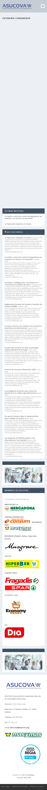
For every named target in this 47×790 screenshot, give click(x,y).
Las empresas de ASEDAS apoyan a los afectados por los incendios (20, 439)
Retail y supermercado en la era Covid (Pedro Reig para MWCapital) (21, 114)
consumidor (35, 59)
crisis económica (33, 123)
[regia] (29, 765)
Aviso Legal (5, 786)
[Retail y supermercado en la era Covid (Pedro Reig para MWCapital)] (23, 95)
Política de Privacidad (19, 786)
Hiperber (8, 556)
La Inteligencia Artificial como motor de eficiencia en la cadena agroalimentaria (20, 392)
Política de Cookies (37, 786)
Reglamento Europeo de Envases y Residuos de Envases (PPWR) (23, 305)
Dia (6, 625)
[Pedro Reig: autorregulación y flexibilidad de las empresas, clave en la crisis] (23, 156)
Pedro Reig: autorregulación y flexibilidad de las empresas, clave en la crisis (23, 176)
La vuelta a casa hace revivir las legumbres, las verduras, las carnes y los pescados (23, 217)
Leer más (10, 76)
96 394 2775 (17, 717)
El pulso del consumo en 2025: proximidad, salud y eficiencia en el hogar (22, 349)
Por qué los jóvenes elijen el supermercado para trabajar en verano (21, 417)
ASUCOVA (10, 59)
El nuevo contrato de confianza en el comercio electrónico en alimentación (23, 327)
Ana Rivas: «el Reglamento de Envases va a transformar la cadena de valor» (22, 283)
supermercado (33, 184)
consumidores (9, 62)
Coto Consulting (28, 775)
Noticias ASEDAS (15, 232)
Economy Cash (11, 595)
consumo (18, 62)
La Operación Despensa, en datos (18, 224)
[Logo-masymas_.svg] (23, 737)
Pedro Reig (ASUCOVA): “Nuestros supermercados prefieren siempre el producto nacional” (23, 53)
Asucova (10, 182)
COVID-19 (24, 123)
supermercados (26, 62)
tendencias (19, 187)
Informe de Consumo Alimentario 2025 (20, 369)
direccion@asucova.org (19, 727)
